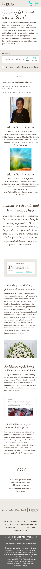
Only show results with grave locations (21, 67)
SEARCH (6, 53)
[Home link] (8, 4)
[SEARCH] (34, 58)
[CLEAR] (26, 58)
